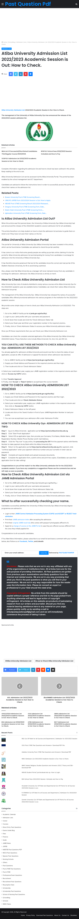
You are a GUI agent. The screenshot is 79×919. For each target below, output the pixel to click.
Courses (5, 824)
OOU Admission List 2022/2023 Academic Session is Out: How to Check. (39, 716)
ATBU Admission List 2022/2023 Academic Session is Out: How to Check (39, 724)
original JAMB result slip (22, 523)
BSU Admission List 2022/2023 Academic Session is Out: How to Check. (13, 724)
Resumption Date (8, 885)
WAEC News (7, 904)
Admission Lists (21, 42)
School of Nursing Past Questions (14, 894)
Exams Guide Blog (9, 830)
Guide (5, 840)
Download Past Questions (44, 915)
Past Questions (8, 865)
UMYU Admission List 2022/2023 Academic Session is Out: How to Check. (65, 716)
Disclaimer (73, 915)
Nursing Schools (8, 859)
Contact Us (65, 915)
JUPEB (5, 846)
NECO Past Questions (10, 853)
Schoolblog (11, 42)
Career (5, 821)
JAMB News (7, 843)
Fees (4, 833)
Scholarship (6, 888)
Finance (5, 837)
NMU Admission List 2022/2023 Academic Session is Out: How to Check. (45, 759)
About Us (57, 915)
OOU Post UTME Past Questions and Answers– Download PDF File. (43, 745)
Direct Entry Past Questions (12, 827)
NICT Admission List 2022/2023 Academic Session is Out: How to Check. (65, 724)
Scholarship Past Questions (12, 891)
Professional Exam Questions (12, 875)
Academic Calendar (9, 814)
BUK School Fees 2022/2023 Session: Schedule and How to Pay (42, 779)
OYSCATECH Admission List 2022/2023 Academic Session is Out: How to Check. (13, 716)
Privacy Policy (30, 915)
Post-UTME (6, 872)
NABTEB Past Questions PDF (12, 849)
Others (5, 862)
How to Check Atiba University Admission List (55, 661)
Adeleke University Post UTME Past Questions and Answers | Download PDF (46, 752)
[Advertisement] (39, 24)
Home (5, 42)
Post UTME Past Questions (12, 869)
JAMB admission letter (21, 520)
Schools (5, 901)
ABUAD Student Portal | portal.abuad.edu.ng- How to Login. (41, 772)
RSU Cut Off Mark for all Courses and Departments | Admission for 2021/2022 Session (49, 738)
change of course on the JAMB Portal (27, 526)
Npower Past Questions (10, 856)
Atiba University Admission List (13, 110)
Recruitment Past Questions (12, 881)
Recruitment (7, 878)
